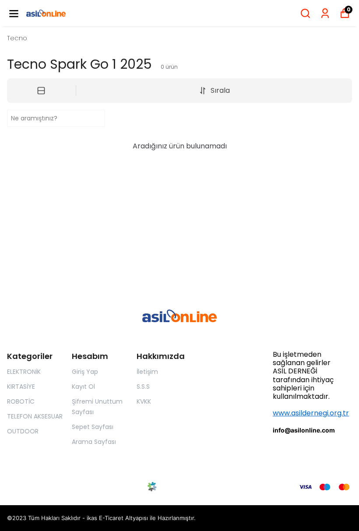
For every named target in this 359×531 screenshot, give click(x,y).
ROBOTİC (21, 401)
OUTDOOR (23, 431)
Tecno (17, 37)
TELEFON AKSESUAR (35, 416)
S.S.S (143, 386)
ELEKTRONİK (24, 371)
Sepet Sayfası (92, 426)
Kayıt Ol (83, 386)
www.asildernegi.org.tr (311, 413)
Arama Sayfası (94, 441)
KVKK (144, 401)
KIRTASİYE (21, 386)
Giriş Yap (85, 371)
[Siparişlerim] (325, 13)
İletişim (147, 371)
